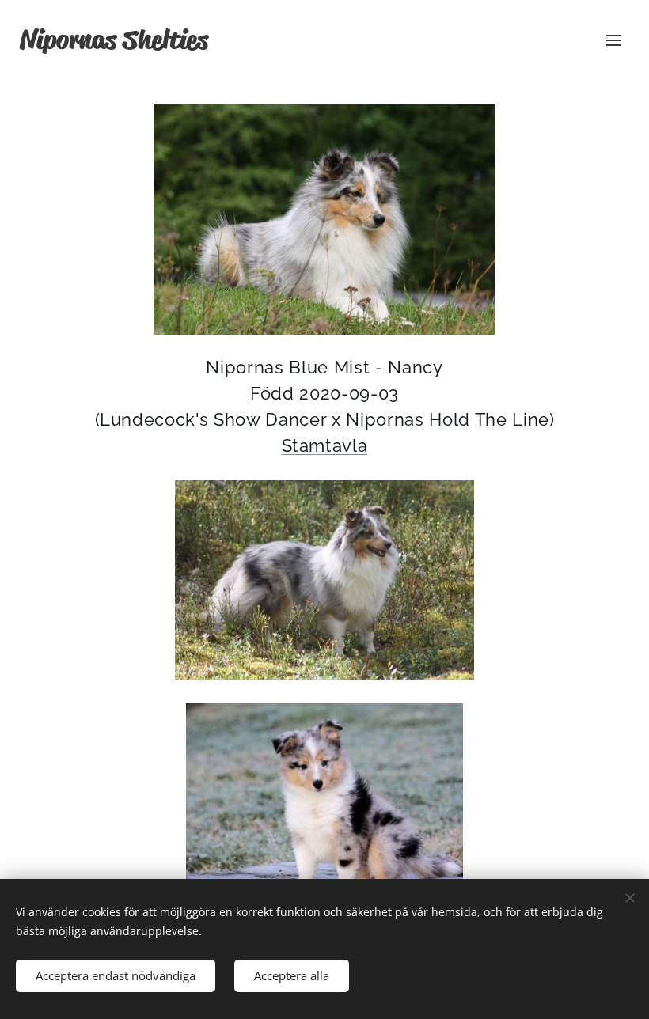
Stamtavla (325, 445)
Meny (613, 39)
